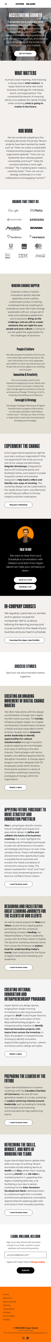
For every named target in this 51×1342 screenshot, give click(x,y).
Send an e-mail (25, 580)
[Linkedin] (28, 1338)
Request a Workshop (18, 505)
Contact (7, 1312)
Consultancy (9, 1309)
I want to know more (18, 884)
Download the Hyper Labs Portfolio (24, 640)
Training (6, 1305)
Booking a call (25, 587)
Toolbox (6, 1319)
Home (6, 1294)
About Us (7, 1298)
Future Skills (8, 1316)
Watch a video (16, 787)
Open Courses (9, 1301)
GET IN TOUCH (25, 54)
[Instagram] (23, 1338)
